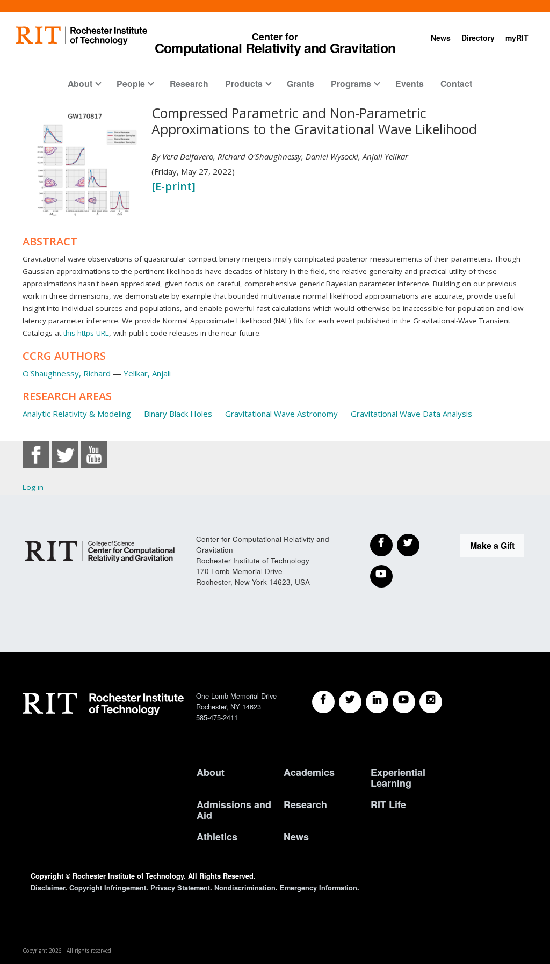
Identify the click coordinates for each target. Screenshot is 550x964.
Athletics (217, 836)
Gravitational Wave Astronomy (281, 413)
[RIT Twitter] (350, 702)
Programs (351, 83)
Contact (456, 83)
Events (409, 83)
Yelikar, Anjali (147, 373)
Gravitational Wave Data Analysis (411, 413)
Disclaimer (48, 888)
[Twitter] (408, 545)
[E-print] (173, 186)
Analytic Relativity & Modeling (77, 413)
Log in (33, 487)
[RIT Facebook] (323, 702)
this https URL (86, 333)
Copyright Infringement (107, 888)
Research (189, 83)
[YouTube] (381, 576)
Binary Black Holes (178, 413)
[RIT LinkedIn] (377, 702)
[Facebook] (381, 545)
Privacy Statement (180, 888)
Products (244, 83)
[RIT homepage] (81, 35)
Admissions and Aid (234, 810)
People (131, 83)
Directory (478, 37)
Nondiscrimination (245, 888)
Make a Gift (492, 545)
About (80, 83)
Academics (309, 773)
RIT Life (388, 805)
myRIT (517, 37)
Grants (300, 83)
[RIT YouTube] (404, 702)
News (441, 37)
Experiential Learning (398, 777)
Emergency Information (318, 888)
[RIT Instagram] (430, 702)
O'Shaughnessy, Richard (67, 373)
